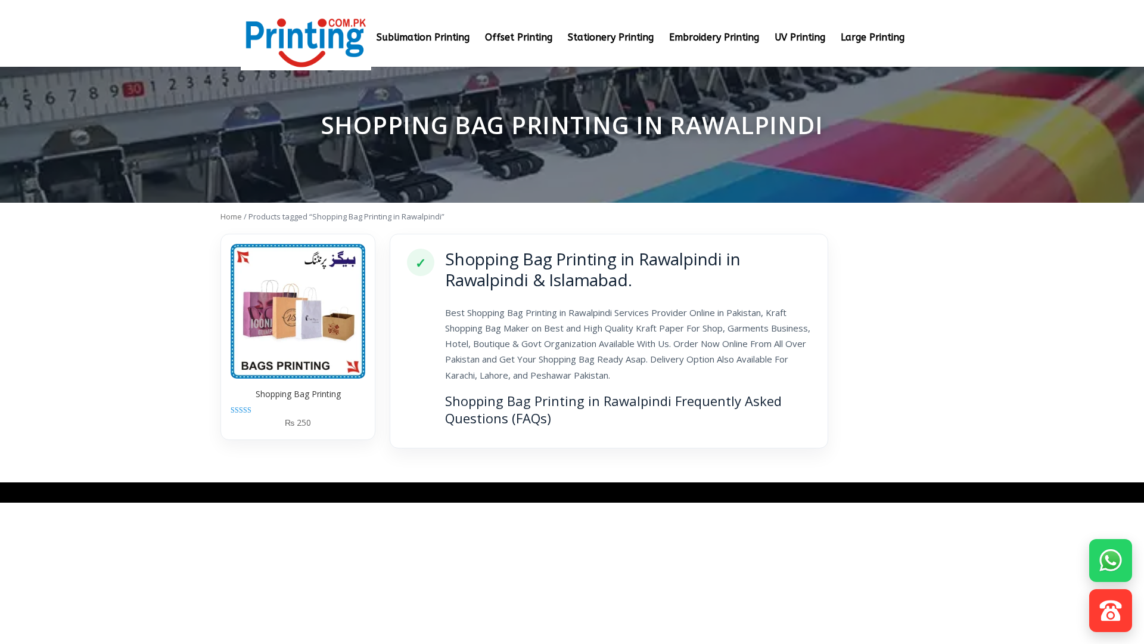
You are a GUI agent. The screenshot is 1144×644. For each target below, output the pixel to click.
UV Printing (800, 38)
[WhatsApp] (1110, 556)
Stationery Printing (611, 38)
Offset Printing (518, 38)
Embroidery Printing (714, 38)
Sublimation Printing (423, 38)
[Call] (1110, 607)
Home (231, 216)
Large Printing (872, 38)
